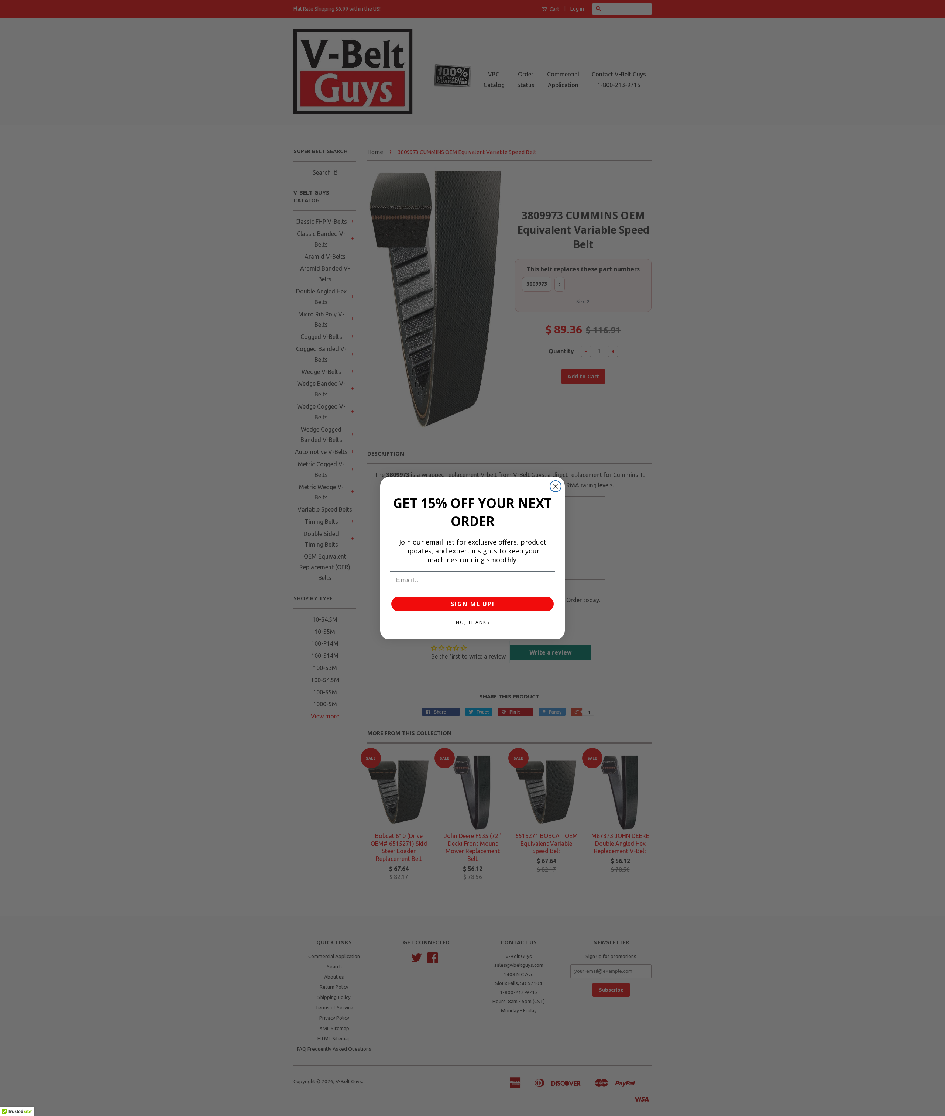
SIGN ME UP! (473, 604)
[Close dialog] (555, 486)
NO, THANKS (472, 622)
